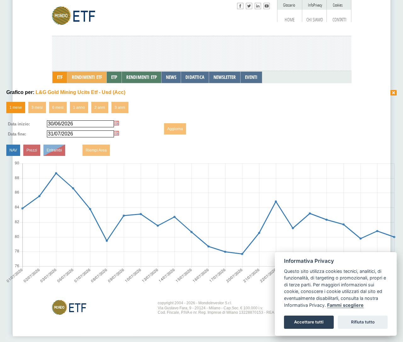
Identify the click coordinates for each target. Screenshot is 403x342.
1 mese (15, 107)
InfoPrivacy (315, 5)
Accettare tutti (308, 321)
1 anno (79, 107)
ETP (114, 77)
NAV (13, 150)
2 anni (99, 107)
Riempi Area (96, 150)
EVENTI (251, 77)
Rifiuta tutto (363, 321)
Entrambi (54, 150)
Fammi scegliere (345, 305)
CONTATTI (339, 20)
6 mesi (58, 107)
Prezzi (31, 150)
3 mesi (37, 107)
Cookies (338, 5)
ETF (60, 77)
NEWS (171, 77)
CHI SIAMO (314, 20)
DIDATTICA (194, 77)
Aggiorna (175, 129)
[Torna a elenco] (393, 92)
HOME (290, 20)
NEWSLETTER (224, 77)
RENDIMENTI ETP (141, 77)
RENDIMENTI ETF (87, 77)
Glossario (289, 5)
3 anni (120, 107)
